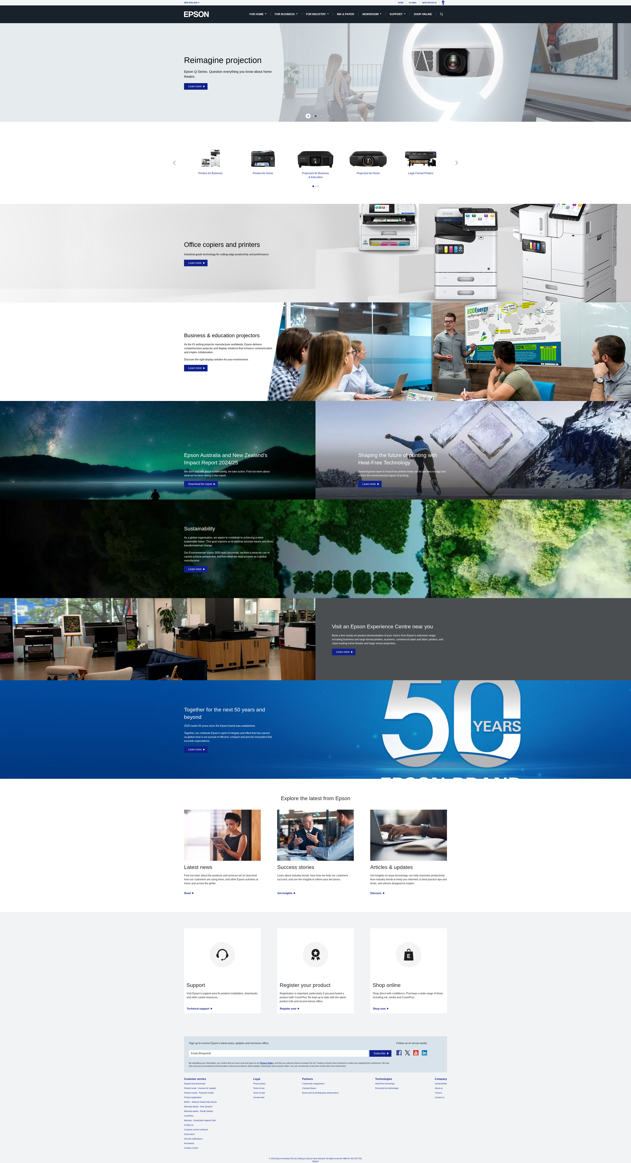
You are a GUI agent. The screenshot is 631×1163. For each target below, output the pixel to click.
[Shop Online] (408, 955)
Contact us (189, 1125)
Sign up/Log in (429, 3)
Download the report (200, 484)
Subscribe (380, 1053)
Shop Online (423, 14)
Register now (288, 1008)
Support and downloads (194, 1084)
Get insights (285, 893)
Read (187, 893)
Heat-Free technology (385, 1084)
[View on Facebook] (399, 1052)
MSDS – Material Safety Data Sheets (200, 1102)
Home (400, 3)
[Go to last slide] (174, 162)
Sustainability (441, 1084)
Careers (438, 1093)
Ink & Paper (345, 14)
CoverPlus (188, 1116)
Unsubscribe (259, 1097)
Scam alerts (189, 1134)
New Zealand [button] (190, 3)
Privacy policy (259, 1084)
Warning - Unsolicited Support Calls (200, 1120)
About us (439, 1088)
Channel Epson (309, 1088)
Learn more (195, 86)
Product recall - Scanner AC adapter (200, 1088)
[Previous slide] (5, 72)
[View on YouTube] (416, 1052)
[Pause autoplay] (308, 116)
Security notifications (193, 1139)
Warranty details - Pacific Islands (198, 1111)
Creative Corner (191, 1148)
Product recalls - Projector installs (199, 1093)
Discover (376, 893)
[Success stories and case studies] (315, 835)
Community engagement (313, 1084)
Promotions (189, 1143)
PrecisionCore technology (386, 1088)
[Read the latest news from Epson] (222, 835)
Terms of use (259, 1088)
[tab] (313, 116)
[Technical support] (222, 955)
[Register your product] (315, 955)
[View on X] (407, 1052)
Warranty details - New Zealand (198, 1107)
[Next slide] (625, 72)
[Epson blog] (408, 835)
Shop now (379, 1008)
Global (413, 3)
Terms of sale (259, 1093)
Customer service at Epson (196, 1130)
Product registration (192, 1097)
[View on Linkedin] (424, 1052)
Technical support (198, 1008)
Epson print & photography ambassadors (320, 1093)
